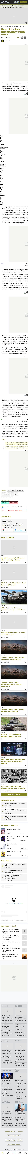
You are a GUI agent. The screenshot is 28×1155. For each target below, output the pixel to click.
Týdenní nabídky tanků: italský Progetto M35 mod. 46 (12, 710)
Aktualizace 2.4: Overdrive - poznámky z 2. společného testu (13, 609)
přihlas (3, 525)
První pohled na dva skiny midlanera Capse (6, 1088)
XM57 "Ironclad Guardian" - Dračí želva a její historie (13, 584)
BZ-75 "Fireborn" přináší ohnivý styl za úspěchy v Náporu (12, 559)
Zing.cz (3, 958)
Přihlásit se (24, 2)
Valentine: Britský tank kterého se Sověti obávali (13, 634)
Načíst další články (14, 794)
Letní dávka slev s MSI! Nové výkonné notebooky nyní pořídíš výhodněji (7, 1125)
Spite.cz (4, 951)
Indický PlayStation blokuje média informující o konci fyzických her (19, 1059)
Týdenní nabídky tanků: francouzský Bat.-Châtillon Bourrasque (11, 684)
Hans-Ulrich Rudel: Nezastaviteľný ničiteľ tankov (18, 26)
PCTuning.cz (5, 932)
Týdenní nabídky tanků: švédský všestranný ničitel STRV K (13, 659)
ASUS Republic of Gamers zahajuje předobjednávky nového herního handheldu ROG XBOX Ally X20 (7, 1019)
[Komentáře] (18, 37)
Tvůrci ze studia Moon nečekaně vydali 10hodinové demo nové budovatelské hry (6, 1033)
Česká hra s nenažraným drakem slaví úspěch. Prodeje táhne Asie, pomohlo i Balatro (20, 1027)
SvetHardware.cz (6, 939)
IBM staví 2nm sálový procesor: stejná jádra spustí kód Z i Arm (6, 1062)
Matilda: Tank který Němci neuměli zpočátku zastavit (11, 735)
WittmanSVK (8, 41)
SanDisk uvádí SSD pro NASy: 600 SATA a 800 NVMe (11, 936)
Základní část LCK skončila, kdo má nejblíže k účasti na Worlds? (5, 1082)
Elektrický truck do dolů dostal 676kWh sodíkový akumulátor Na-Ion (6, 1119)
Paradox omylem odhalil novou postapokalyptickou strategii (10, 955)
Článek (6, 26)
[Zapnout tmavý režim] (18, 2)
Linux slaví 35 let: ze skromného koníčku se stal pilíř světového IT (10, 930)
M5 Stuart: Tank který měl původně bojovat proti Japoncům (13, 787)
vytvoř (19, 525)
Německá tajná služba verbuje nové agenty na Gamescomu (11, 949)
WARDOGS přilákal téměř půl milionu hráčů (20, 1097)
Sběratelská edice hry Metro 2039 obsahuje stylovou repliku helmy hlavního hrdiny (20, 1035)
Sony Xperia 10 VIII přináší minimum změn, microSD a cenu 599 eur (20, 1113)
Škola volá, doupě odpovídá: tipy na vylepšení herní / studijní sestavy (13, 761)
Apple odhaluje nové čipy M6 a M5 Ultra (11, 942)
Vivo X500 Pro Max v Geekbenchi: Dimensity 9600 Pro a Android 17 (20, 1119)
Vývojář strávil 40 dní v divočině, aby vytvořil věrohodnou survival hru (20, 1065)
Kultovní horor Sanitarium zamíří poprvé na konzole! (6, 1026)
